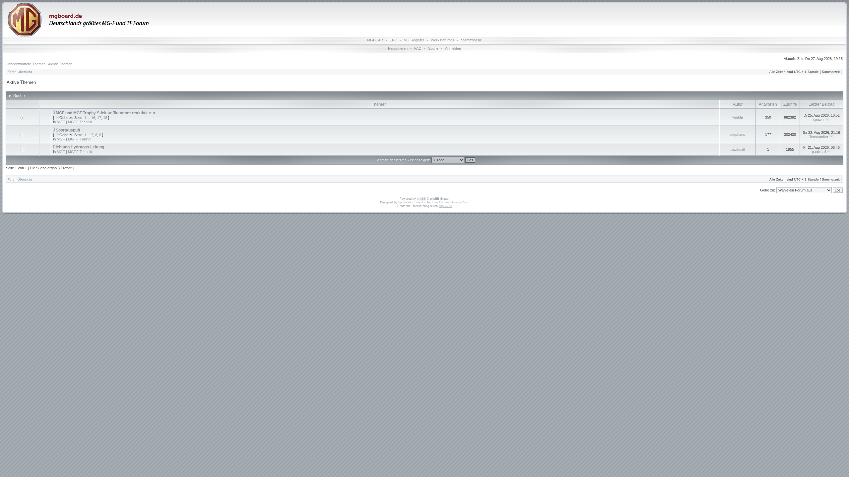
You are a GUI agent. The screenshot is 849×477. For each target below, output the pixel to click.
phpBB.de (445, 206)
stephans (737, 134)
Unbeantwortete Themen (25, 64)
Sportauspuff (68, 130)
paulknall (738, 149)
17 (99, 118)
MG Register (414, 40)
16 (93, 118)
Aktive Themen (60, 64)
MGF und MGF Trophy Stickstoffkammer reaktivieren (105, 113)
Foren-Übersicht (20, 72)
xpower (819, 120)
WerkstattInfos (442, 40)
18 (105, 118)
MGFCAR (375, 40)
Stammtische (471, 40)
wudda (737, 117)
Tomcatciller (818, 137)
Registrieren (398, 48)
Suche (433, 48)
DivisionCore (459, 202)
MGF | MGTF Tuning (74, 139)
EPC (393, 40)
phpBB (421, 198)
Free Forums (441, 202)
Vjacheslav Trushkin (412, 202)
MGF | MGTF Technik (74, 122)
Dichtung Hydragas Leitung (78, 147)
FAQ (418, 48)
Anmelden (453, 48)
